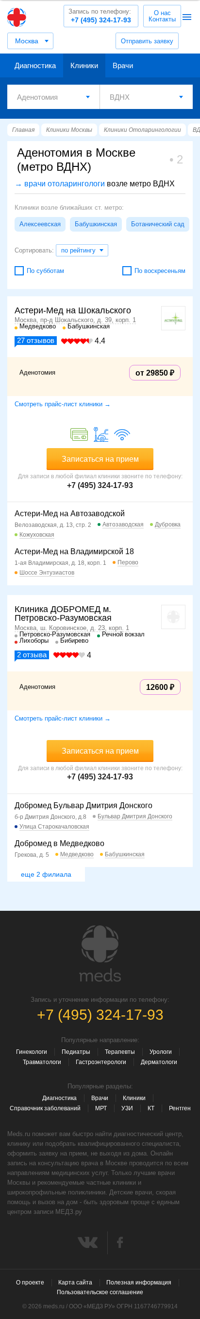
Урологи (161, 1051)
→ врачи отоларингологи (60, 184)
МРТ (101, 1108)
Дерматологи (159, 1062)
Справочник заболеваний (45, 1108)
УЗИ (127, 1108)
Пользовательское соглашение (100, 1292)
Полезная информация (138, 1282)
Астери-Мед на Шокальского (73, 310)
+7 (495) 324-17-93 (99, 16)
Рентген (180, 1108)
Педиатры (76, 1051)
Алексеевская (40, 224)
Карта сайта (75, 1282)
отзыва (32, 654)
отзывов (35, 340)
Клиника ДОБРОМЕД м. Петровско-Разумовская (63, 613)
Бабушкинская (96, 224)
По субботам (45, 270)
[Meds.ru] (100, 953)
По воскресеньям (159, 270)
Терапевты (120, 1051)
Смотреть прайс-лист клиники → (63, 404)
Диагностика (35, 65)
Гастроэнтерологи (101, 1062)
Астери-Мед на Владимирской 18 (74, 551)
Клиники (84, 65)
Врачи (123, 65)
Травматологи (42, 1062)
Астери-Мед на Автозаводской (70, 513)
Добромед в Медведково (59, 843)
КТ (151, 1108)
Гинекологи (31, 1051)
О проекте (30, 1282)
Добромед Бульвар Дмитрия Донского (83, 805)
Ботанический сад (157, 224)
